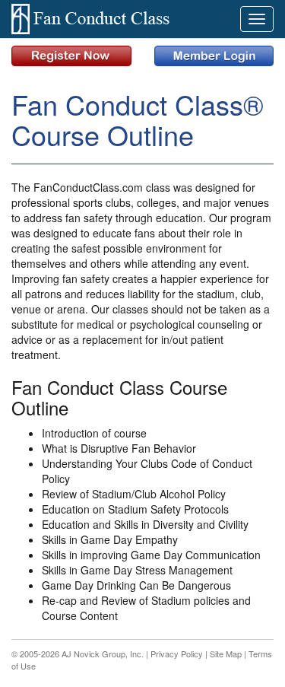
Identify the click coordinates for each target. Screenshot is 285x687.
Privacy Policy (176, 653)
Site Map (226, 653)
